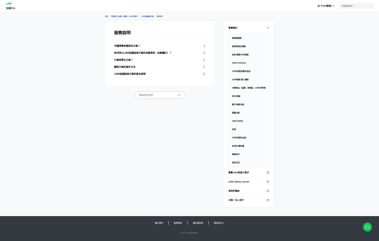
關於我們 (159, 222)
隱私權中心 (219, 222)
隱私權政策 (198, 222)
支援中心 (10, 8)
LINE (8, 3)
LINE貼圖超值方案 (147, 16)
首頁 (106, 16)
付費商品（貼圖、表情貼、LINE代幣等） (124, 16)
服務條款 (178, 222)
